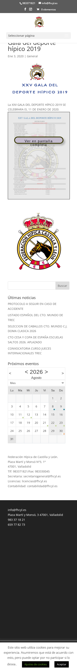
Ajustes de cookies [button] (35, 664)
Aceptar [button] (61, 664)
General (32, 56)
